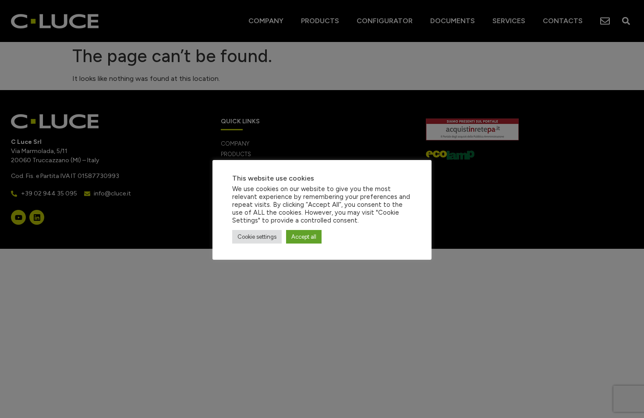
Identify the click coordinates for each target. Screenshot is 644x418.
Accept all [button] (303, 236)
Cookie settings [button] (256, 236)
